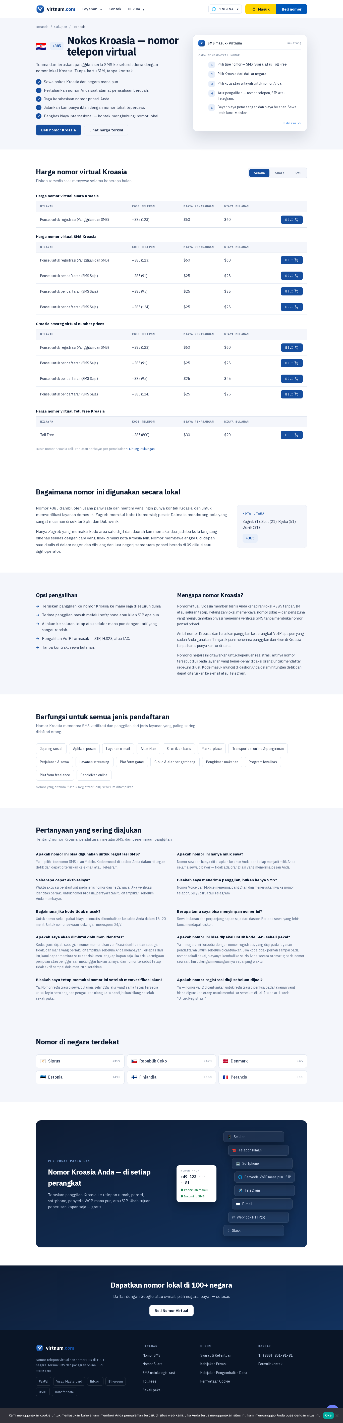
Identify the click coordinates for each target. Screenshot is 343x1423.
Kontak (114, 9)
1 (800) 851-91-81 (275, 1355)
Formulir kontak (270, 1364)
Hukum (134, 9)
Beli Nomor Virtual (171, 1310)
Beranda (42, 27)
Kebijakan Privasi (213, 1364)
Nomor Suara (153, 1364)
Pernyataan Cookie (215, 1381)
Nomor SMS (151, 1355)
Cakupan (60, 27)
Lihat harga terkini (106, 130)
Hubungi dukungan (141, 449)
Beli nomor (292, 9)
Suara (279, 173)
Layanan (89, 9)
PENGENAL (225, 9)
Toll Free (149, 1381)
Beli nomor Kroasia (58, 130)
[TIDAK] (336, 1415)
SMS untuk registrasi (159, 1372)
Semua (259, 173)
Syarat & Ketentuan (215, 1355)
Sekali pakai (152, 1390)
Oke (328, 1415)
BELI (289, 220)
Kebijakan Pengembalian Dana (223, 1372)
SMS (298, 173)
